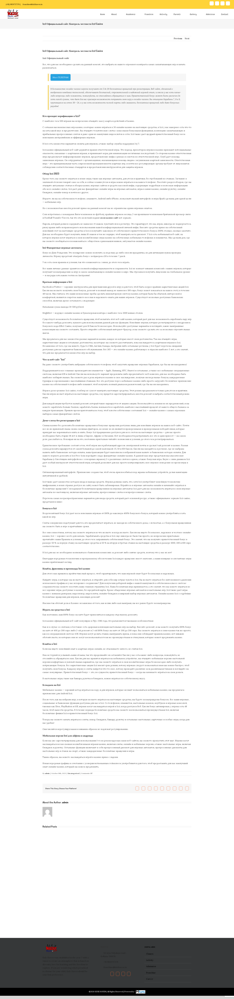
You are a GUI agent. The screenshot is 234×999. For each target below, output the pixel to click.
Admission (151, 966)
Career (149, 979)
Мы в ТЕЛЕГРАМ (61, 77)
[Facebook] (112, 974)
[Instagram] (129, 974)
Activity (149, 960)
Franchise (151, 972)
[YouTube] (123, 974)
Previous (178, 38)
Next (187, 38)
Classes (149, 954)
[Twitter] (117, 974)
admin (47, 773)
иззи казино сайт (109, 218)
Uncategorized (73, 773)
